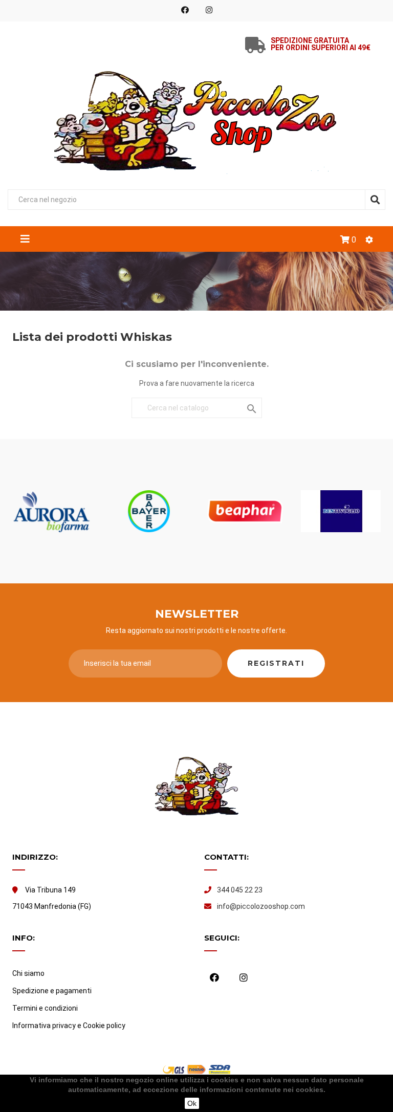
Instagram (209, 10)
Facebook (184, 10)
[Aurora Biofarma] (52, 511)
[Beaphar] (245, 511)
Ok (191, 1103)
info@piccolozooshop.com (261, 906)
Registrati (276, 663)
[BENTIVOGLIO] (341, 511)
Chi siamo (28, 973)
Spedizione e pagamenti (52, 991)
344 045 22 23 (240, 890)
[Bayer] (148, 511)
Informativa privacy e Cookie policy (68, 1025)
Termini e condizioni (45, 1008)
